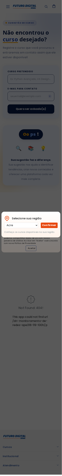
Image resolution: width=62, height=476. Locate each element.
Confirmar (49, 225)
